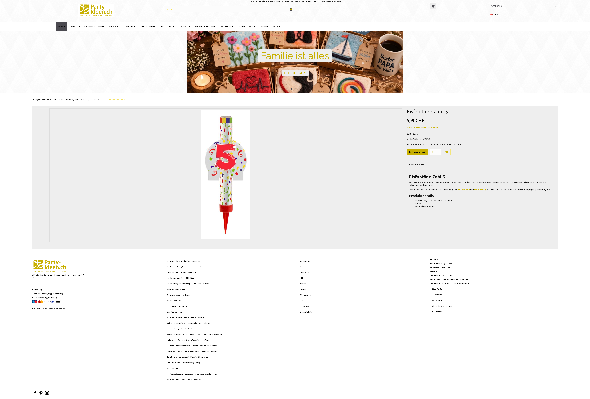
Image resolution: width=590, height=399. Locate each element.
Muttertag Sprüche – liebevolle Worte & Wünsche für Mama (192, 374)
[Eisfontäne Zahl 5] (225, 174)
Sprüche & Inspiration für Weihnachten (183, 329)
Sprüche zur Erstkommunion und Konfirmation (187, 379)
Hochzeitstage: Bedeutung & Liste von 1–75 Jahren (189, 284)
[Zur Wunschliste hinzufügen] (447, 152)
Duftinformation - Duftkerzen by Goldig (183, 363)
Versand (303, 267)
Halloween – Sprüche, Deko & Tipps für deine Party (188, 340)
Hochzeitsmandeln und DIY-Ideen (181, 278)
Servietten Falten (174, 301)
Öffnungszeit (305, 295)
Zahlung (303, 289)
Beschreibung (417, 164)
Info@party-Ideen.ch (444, 264)
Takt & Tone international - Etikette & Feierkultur (187, 357)
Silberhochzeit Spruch (176, 289)
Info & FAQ (304, 306)
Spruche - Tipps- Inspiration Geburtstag (183, 261)
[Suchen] (291, 9)
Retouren (304, 284)
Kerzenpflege (172, 368)
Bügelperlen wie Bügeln (177, 312)
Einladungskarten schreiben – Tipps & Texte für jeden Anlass (192, 346)
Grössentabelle (306, 312)
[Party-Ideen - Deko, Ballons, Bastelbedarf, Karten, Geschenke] (96, 10)
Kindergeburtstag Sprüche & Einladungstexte (186, 267)
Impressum (304, 272)
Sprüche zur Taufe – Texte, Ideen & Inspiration (186, 317)
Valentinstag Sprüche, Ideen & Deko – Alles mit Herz (189, 323)
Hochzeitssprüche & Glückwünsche (181, 272)
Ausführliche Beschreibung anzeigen (423, 127)
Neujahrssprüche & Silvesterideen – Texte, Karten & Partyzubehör (194, 334)
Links (302, 301)
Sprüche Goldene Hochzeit (178, 295)
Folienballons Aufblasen (177, 306)
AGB (301, 278)
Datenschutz (305, 261)
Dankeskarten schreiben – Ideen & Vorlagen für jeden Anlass (192, 351)
